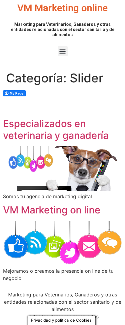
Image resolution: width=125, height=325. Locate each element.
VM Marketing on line (51, 210)
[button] (63, 51)
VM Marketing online (62, 8)
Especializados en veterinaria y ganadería (56, 129)
